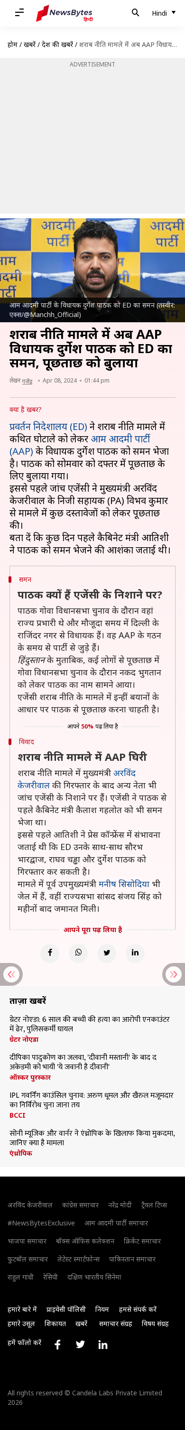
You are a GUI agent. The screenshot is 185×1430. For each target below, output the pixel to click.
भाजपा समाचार (27, 1240)
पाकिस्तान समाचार (132, 1258)
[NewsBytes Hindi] (64, 13)
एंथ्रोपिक (20, 1153)
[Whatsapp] (78, 953)
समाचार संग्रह (115, 1323)
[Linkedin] (135, 953)
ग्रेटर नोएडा (23, 1039)
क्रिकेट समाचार (142, 1240)
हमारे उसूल (21, 1323)
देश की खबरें (57, 44)
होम (13, 44)
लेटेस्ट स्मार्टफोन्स (78, 1258)
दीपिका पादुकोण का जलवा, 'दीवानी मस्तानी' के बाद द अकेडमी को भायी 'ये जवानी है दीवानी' (83, 1062)
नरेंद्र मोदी (120, 1204)
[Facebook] (49, 953)
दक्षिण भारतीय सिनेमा (94, 1276)
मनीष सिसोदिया (124, 883)
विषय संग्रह (155, 1323)
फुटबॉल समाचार (28, 1258)
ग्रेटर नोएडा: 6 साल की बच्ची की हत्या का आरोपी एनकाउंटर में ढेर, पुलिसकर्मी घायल (89, 1024)
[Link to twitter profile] (80, 1344)
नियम (102, 1309)
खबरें (30, 44)
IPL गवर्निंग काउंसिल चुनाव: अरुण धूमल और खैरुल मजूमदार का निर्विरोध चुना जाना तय (91, 1100)
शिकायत (55, 1323)
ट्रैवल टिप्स (154, 1204)
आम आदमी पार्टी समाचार (116, 1222)
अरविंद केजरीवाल (30, 1204)
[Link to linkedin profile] (103, 1344)
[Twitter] (106, 953)
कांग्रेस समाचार (80, 1204)
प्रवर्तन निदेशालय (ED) (48, 426)
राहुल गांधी (21, 1276)
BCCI (17, 1115)
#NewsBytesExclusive (41, 1222)
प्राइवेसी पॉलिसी (66, 1309)
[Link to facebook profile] (57, 1344)
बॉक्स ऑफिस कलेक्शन (85, 1240)
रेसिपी (50, 1276)
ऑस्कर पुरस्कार (30, 1077)
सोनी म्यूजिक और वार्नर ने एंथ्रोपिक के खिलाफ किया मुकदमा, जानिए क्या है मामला (92, 1138)
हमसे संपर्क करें (138, 1309)
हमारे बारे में (22, 1309)
